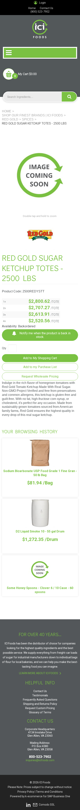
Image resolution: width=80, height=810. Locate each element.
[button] (20, 74)
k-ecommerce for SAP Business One (47, 796)
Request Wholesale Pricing (40, 376)
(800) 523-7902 (40, 11)
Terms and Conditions (49, 791)
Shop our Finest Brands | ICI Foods (32, 115)
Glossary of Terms (40, 712)
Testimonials (40, 695)
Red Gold (10, 119)
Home (32, 8)
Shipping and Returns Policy (40, 703)
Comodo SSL (47, 804)
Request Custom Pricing (40, 708)
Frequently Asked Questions (40, 699)
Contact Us (46, 8)
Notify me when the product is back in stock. (44, 335)
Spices (28, 119)
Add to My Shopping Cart (40, 358)
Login (42, 2)
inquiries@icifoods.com (40, 760)
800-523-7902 (40, 757)
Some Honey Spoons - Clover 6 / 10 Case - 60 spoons (40, 590)
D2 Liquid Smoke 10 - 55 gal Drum (40, 531)
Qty (4, 348)
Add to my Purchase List (40, 367)
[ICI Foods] (40, 26)
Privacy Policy (25, 791)
